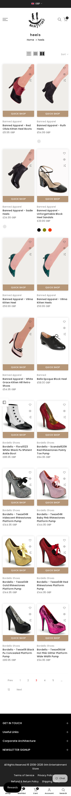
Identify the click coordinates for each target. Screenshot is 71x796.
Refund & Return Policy (25, 781)
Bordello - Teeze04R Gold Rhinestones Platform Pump (15, 585)
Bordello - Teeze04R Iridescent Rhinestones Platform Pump (17, 518)
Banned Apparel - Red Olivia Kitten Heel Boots (17, 127)
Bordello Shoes (11, 442)
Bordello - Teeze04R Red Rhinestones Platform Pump (52, 585)
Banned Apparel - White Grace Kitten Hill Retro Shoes (18, 382)
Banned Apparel (12, 121)
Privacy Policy (46, 775)
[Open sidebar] (4, 402)
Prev (10, 680)
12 (9, 689)
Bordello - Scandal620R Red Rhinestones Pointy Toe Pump (52, 450)
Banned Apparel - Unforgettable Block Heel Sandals (50, 214)
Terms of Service (24, 775)
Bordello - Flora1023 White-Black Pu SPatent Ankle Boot (17, 450)
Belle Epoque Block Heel (52, 379)
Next (19, 689)
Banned (41, 375)
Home (30, 40)
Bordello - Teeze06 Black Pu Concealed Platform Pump (18, 653)
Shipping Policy (51, 781)
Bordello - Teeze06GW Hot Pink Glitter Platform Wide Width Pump (52, 653)
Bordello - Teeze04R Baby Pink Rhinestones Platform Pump (51, 518)
